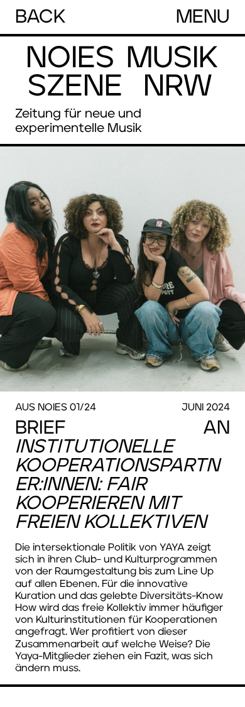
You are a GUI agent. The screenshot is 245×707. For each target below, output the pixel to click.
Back (40, 17)
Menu (203, 17)
